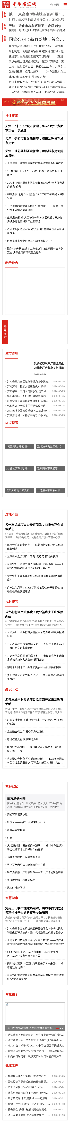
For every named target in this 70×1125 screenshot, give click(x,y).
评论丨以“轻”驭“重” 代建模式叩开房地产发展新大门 (38, 86)
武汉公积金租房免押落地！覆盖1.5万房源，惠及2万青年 (38, 61)
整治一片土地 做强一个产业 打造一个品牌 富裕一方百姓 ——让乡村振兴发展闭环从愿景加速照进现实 (36, 1103)
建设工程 (11, 689)
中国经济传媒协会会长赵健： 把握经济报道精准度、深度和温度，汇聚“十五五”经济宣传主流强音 (38, 92)
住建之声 (11, 1065)
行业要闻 (11, 115)
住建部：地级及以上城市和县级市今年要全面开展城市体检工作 (38, 30)
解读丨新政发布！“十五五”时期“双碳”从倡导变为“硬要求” (38, 81)
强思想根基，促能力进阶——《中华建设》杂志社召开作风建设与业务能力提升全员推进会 (38, 71)
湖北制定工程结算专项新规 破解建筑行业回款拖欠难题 (38, 51)
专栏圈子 (11, 994)
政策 (5, 26)
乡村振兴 (11, 601)
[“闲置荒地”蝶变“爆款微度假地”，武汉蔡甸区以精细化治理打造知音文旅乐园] (19, 440)
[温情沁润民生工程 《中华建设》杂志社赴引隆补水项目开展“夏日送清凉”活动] (50, 440)
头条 (5, 14)
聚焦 (5, 38)
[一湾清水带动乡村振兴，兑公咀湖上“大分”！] (50, 483)
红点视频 (11, 422)
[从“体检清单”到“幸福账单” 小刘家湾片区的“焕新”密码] (19, 462)
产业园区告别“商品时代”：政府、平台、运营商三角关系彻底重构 (36, 1087)
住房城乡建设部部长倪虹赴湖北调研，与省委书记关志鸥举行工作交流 (38, 46)
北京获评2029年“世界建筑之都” (28, 76)
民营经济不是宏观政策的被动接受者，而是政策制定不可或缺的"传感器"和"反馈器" (36, 1081)
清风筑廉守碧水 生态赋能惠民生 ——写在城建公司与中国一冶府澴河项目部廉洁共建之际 (36, 1115)
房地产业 (11, 514)
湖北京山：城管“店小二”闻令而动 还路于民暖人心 (36, 1045)
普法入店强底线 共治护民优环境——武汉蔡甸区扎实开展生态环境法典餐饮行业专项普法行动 (36, 1050)
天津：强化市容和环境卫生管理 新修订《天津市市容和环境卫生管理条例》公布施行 (38, 26)
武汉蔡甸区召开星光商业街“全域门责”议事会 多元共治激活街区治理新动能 (36, 1040)
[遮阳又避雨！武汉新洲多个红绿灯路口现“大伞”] (19, 483)
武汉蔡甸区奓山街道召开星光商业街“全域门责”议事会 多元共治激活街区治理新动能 (36, 1034)
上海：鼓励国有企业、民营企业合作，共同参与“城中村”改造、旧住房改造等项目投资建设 (38, 66)
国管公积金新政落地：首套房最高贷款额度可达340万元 (38, 39)
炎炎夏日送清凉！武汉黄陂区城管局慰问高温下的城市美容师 (36, 1056)
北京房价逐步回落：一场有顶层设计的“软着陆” (36, 1092)
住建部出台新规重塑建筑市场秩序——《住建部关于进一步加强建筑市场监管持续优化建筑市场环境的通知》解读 (38, 56)
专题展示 (5, 332)
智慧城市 (11, 898)
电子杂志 (11, 262)
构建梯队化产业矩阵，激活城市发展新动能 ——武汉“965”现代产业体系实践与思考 (36, 1076)
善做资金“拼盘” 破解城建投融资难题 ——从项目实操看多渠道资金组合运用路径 (36, 1109)
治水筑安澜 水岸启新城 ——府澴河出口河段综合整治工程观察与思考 (36, 1098)
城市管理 (11, 353)
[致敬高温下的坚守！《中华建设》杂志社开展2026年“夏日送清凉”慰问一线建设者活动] (50, 462)
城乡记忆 (11, 786)
